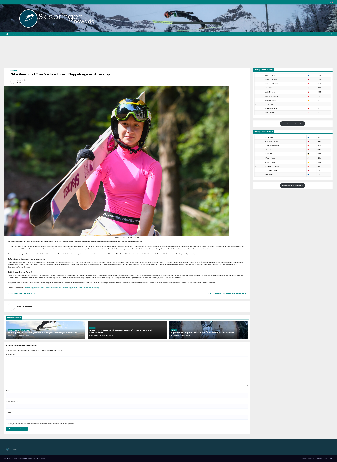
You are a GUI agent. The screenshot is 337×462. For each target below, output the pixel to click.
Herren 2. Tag (77, 288)
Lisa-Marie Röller (107, 335)
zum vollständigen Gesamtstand (292, 124)
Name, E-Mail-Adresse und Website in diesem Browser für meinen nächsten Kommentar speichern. (41, 424)
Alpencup (13, 70)
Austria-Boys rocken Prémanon (23, 293)
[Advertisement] (168, 49)
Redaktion (23, 80)
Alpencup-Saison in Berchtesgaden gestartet (225, 293)
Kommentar (10, 354)
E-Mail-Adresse (12, 402)
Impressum (304, 458)
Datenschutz (311, 458)
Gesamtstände (40, 34)
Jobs (325, 458)
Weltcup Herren (25, 330)
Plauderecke (56, 34)
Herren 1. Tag (66, 288)
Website (8, 413)
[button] (331, 34)
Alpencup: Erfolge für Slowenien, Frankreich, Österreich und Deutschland (120, 331)
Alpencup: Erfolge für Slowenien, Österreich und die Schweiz (202, 332)
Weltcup (17, 330)
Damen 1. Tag (28, 288)
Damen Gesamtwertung (52, 288)
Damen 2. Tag (39, 288)
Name (8, 391)
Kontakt (331, 458)
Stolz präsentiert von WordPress (13, 458)
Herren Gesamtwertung (91, 288)
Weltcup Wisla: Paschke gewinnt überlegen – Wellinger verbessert (42, 332)
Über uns (68, 34)
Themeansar (41, 458)
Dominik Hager (24, 335)
